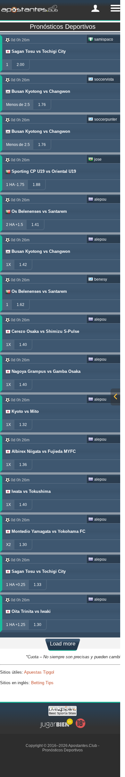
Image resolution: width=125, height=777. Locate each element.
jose (98, 159)
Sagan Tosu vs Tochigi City (39, 51)
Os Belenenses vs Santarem (39, 211)
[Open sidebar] (115, 397)
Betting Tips (42, 682)
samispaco (103, 39)
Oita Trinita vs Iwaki (31, 611)
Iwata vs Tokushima (31, 491)
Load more (62, 644)
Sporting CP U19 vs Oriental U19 (44, 171)
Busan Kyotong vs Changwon (41, 91)
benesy (100, 279)
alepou (100, 199)
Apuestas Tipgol (39, 672)
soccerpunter (105, 119)
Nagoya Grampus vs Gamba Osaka (46, 371)
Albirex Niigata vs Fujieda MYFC (44, 451)
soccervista (104, 79)
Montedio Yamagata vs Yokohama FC (48, 531)
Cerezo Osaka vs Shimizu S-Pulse (45, 331)
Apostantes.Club (82, 745)
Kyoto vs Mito (25, 411)
